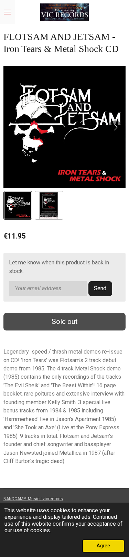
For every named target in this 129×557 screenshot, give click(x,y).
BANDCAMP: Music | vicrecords (33, 498)
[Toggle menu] (7, 12)
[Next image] (115, 127)
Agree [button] (103, 546)
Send (100, 288)
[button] (17, 205)
